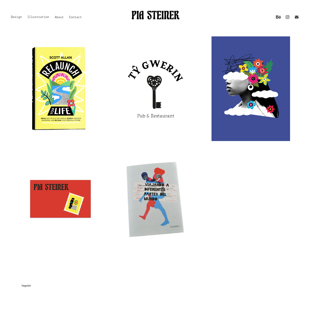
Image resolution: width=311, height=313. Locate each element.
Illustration (38, 17)
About (59, 17)
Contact (75, 17)
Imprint (26, 285)
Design (16, 17)
